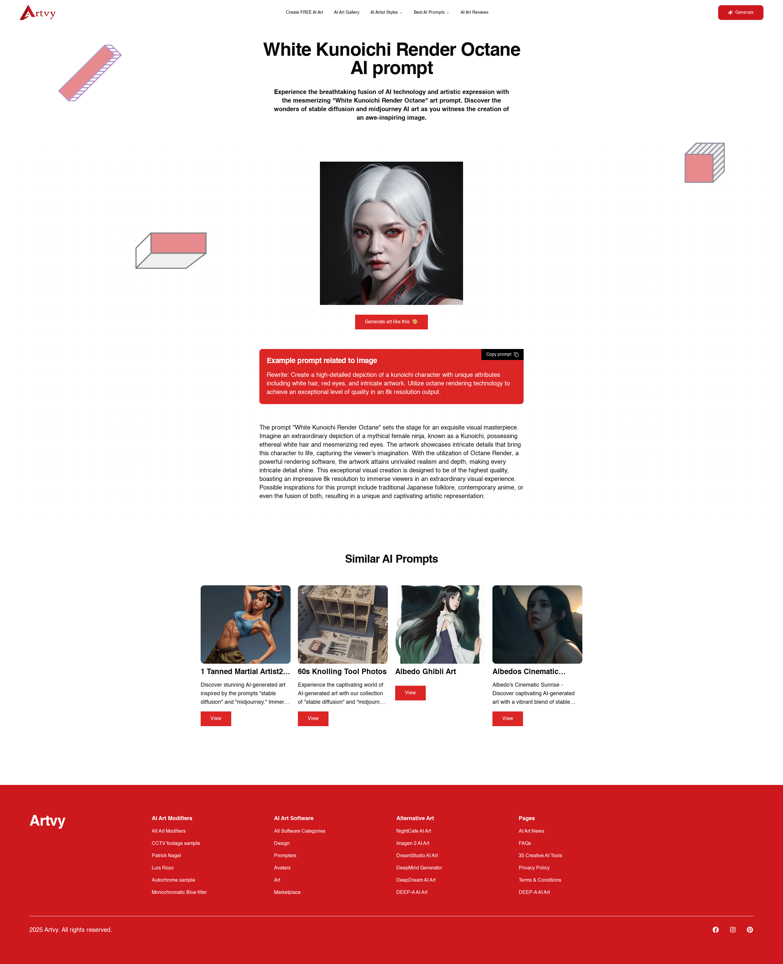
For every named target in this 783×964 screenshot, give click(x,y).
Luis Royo (163, 868)
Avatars (282, 868)
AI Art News (531, 831)
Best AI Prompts (429, 12)
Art (277, 880)
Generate (744, 12)
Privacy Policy (534, 868)
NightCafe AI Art (413, 831)
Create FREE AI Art (304, 12)
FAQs (525, 843)
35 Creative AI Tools (540, 855)
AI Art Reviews (474, 12)
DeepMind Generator (419, 868)
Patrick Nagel (166, 855)
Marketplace (287, 892)
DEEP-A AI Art (411, 892)
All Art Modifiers (169, 831)
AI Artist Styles (384, 12)
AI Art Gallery (346, 12)
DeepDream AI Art (416, 880)
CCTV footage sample (176, 843)
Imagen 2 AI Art (412, 843)
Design (282, 843)
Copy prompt (498, 354)
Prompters (285, 855)
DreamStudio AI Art (417, 855)
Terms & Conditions (540, 880)
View (215, 718)
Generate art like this (391, 322)
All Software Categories (299, 831)
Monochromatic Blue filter (179, 892)
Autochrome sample (173, 880)
